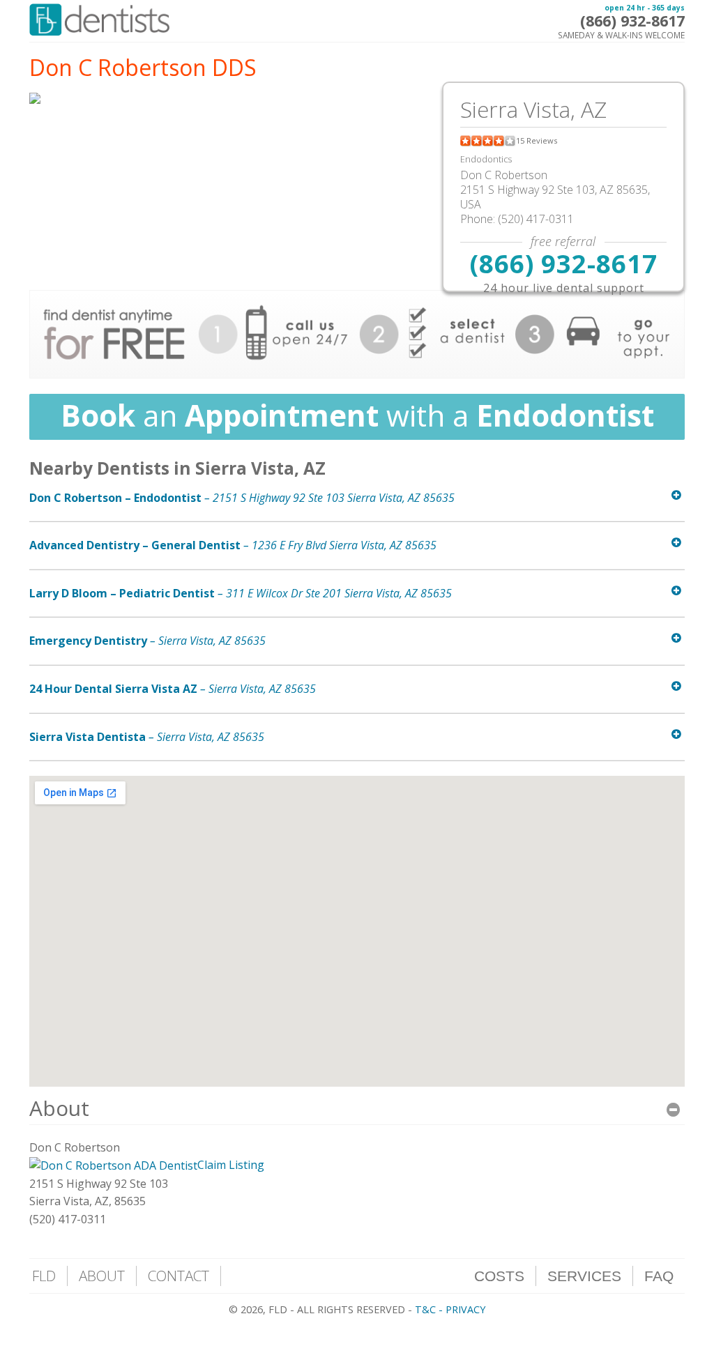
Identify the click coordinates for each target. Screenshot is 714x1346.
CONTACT (178, 1275)
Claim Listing (230, 1164)
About (59, 1108)
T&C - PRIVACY (450, 1309)
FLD (44, 1275)
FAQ (659, 1276)
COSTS (499, 1276)
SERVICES (584, 1276)
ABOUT (102, 1275)
